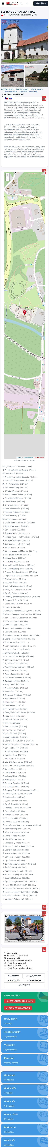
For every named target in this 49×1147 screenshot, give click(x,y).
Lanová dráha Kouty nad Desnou (18, 825)
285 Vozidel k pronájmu (21, 1001)
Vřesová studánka (12, 832)
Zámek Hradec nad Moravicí (16, 551)
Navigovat (25, 985)
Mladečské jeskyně (13, 853)
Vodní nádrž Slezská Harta (16, 646)
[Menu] (3, 4)
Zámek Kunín (10, 547)
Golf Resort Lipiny (12, 488)
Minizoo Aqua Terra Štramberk (17, 537)
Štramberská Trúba (13, 533)
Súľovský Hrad (11, 734)
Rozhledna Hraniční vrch (15, 667)
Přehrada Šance (11, 582)
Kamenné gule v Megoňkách (16, 618)
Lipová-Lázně (10, 860)
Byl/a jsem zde (34, 976)
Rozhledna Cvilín (11, 625)
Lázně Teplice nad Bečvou (16, 639)
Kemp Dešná (10, 684)
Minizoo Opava (11, 558)
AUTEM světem (7, 89)
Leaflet (19, 458)
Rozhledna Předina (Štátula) (16, 895)
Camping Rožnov (12, 600)
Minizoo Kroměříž (12, 815)
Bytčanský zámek (12, 681)
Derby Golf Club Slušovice (15, 713)
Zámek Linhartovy (12, 660)
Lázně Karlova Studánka (15, 741)
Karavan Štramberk (13, 540)
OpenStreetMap (28, 458)
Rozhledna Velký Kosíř (14, 871)
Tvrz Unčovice (11, 811)
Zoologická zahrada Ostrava (16, 470)
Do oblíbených (35, 980)
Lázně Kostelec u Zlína (14, 762)
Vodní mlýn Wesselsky (14, 586)
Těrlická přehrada (12, 491)
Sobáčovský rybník (13, 843)
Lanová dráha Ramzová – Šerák (18, 888)
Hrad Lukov (9, 691)
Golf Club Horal (11, 632)
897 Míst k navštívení (19, 1008)
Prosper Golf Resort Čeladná (16, 572)
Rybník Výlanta (11, 755)
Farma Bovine (10, 758)
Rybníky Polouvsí (12, 593)
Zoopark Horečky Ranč (14, 568)
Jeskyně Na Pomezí (13, 878)
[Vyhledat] (21, 4)
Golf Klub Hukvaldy (13, 512)
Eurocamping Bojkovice (14, 874)
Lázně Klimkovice (12, 484)
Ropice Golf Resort (12, 526)
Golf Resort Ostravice (13, 554)
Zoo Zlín (8, 723)
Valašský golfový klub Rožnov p (18, 597)
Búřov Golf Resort (12, 621)
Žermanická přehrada (14, 498)
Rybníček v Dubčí (12, 663)
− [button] (7, 178)
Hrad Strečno (10, 797)
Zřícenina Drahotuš (12, 649)
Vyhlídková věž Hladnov (15, 466)
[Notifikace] (27, 4)
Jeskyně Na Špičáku (13, 829)
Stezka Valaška (11, 579)
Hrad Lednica (10, 779)
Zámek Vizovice (11, 727)
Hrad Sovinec (10, 730)
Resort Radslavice (12, 674)
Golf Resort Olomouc (13, 677)
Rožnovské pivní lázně (14, 604)
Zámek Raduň (10, 530)
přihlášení (41, 3)
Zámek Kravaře (11, 519)
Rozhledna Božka (12, 688)
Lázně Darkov (10, 502)
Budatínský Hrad (12, 709)
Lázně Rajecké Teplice (14, 793)
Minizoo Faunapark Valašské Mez (18, 614)
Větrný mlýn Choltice (13, 590)
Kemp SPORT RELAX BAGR (16, 885)
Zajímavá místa (22, 89)
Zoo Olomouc (10, 699)
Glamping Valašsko (12, 653)
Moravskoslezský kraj (28, 92)
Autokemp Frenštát (13, 561)
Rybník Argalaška (12, 751)
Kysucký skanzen (12, 737)
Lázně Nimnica (11, 772)
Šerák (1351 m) (11, 867)
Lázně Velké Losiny (13, 850)
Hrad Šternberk (11, 702)
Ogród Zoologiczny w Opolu (16, 881)
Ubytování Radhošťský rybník (17, 575)
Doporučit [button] (14, 976)
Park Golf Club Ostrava (14, 480)
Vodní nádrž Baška (12, 509)
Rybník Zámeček (12, 804)
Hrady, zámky (37, 89)
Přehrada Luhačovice (13, 808)
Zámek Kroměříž (11, 818)
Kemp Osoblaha (11, 670)
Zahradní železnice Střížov (16, 864)
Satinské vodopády (13, 544)
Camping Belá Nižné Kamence (17, 790)
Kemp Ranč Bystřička (13, 628)
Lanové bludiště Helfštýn (15, 656)
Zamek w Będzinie (12, 783)
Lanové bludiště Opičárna (15, 565)
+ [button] (7, 175)
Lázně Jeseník (11, 836)
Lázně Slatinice (11, 839)
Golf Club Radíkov (12, 642)
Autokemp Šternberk (13, 695)
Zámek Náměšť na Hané (15, 846)
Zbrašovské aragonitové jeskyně (18, 635)
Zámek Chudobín (12, 748)
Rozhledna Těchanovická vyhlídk (18, 611)
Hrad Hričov (10, 706)
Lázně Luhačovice (12, 822)
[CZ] (7, 98)
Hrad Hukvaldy (11, 516)
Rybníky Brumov (11, 800)
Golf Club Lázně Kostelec (15, 765)
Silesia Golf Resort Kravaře (16, 523)
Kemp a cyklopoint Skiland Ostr (18, 892)
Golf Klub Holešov (12, 720)
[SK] (11, 98)
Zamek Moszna (11, 769)
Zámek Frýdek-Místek (14, 495)
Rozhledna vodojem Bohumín (17, 477)
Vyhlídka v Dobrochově (14, 899)
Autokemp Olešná (12, 505)
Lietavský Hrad (11, 776)
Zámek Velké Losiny (13, 857)
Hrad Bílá (8, 607)
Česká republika (10, 92)
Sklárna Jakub (11, 716)
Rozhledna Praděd (12, 786)
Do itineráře (14, 980)
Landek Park (10, 473)
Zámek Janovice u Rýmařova (17, 744)
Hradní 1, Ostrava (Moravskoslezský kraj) (20, 15)
